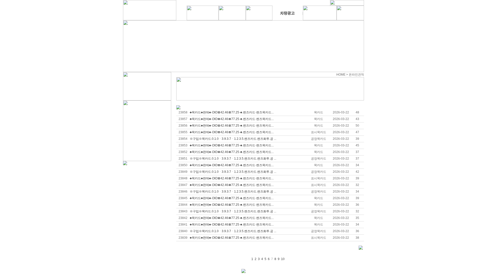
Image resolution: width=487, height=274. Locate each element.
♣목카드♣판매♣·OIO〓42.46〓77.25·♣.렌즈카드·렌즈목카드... (232, 112)
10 (283, 259)
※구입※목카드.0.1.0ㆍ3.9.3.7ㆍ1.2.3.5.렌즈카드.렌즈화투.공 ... (233, 139)
